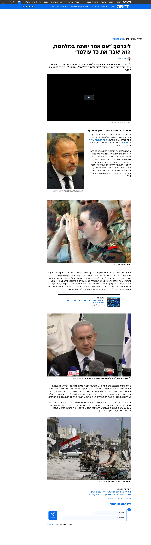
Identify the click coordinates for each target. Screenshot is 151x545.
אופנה (46, 2)
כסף (82, 2)
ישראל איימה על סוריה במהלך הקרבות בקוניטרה (110, 495)
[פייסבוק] (23, 6)
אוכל (77, 2)
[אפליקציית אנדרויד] (32, 6)
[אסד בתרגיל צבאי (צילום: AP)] (89, 233)
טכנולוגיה (54, 2)
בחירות (103, 2)
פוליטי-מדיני (85, 7)
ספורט (111, 2)
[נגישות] (3, 2)
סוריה (118, 498)
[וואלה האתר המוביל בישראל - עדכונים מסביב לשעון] (127, 2)
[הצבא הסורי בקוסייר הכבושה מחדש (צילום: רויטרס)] (89, 450)
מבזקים (112, 7)
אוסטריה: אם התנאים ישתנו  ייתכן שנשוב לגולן (111, 492)
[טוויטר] (26, 6)
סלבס (89, 2)
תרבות (96, 2)
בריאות (70, 2)
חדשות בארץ (95, 7)
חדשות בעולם (75, 7)
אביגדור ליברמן (126, 498)
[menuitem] (117, 2)
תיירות (62, 2)
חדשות (118, 2)
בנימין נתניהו (112, 498)
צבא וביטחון (105, 7)
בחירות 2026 (65, 7)
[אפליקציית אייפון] (29, 6)
